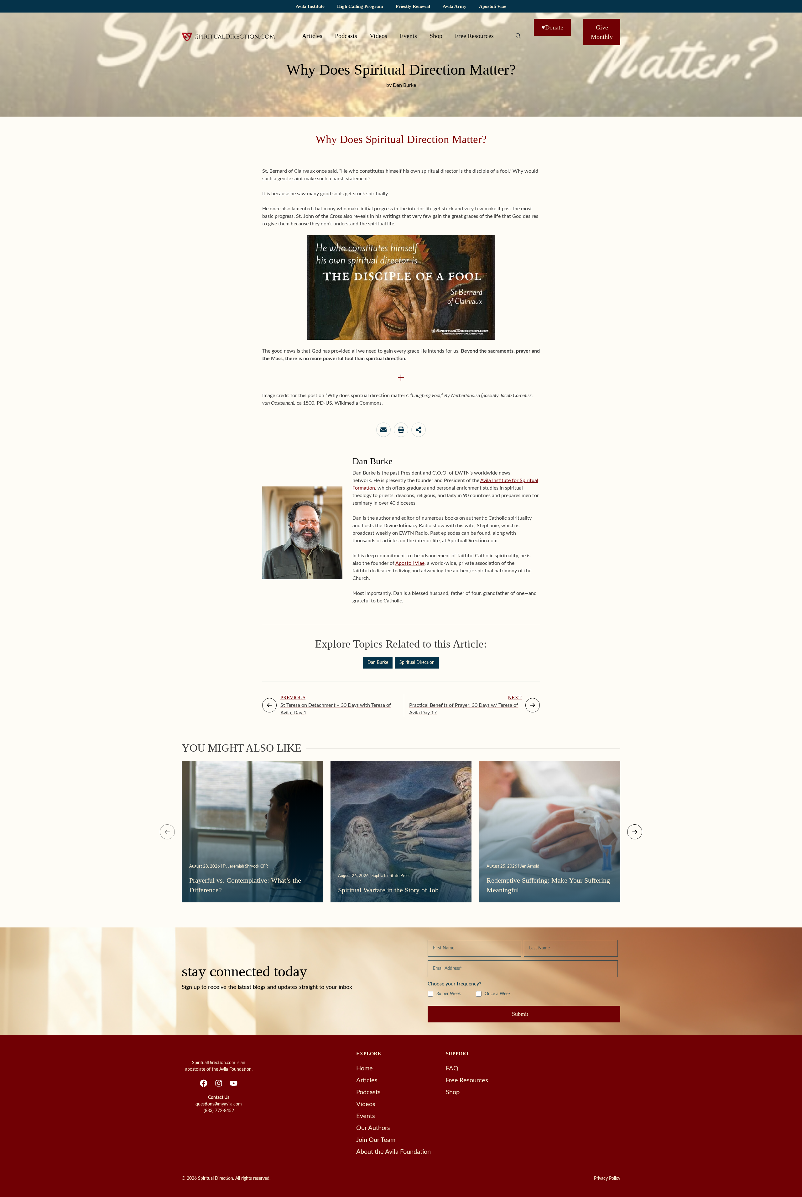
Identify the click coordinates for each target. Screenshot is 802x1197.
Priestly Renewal (413, 6)
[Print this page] (401, 430)
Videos (378, 35)
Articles (312, 35)
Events (408, 35)
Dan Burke (377, 662)
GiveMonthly (602, 32)
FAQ (452, 1068)
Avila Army (454, 6)
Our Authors (373, 1128)
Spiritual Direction (417, 662)
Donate (552, 27)
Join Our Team (375, 1140)
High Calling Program (360, 6)
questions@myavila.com (218, 1104)
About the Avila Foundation (393, 1152)
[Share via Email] (383, 430)
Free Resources (474, 35)
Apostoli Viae (492, 6)
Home (364, 1068)
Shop (436, 35)
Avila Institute (310, 6)
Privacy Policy (607, 1178)
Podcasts (346, 35)
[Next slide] (634, 831)
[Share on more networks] (418, 430)
